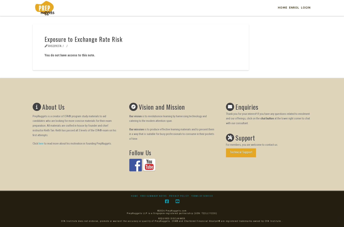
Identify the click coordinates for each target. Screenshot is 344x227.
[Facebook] (167, 201)
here (41, 143)
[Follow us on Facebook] (135, 165)
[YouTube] (177, 201)
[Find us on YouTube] (149, 165)
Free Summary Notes (153, 196)
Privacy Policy (179, 196)
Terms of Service (202, 196)
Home (134, 196)
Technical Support (241, 152)
